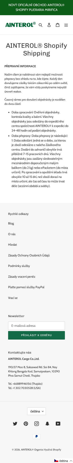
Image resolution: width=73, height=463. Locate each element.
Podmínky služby (19, 266)
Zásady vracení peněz (21, 276)
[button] (63, 461)
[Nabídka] (66, 24)
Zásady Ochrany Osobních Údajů (29, 255)
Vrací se (13, 298)
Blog (11, 223)
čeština (35, 411)
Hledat (12, 244)
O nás (11, 234)
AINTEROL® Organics (32, 449)
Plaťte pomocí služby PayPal (26, 287)
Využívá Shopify (52, 449)
